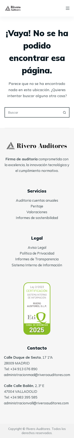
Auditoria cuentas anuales (37, 200)
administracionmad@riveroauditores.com (37, 375)
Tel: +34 (10, 397)
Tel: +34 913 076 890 (20, 369)
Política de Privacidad (37, 253)
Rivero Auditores (38, 429)
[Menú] (67, 8)
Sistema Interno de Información (37, 265)
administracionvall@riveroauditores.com (36, 403)
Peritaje (37, 206)
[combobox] (32, 112)
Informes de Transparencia (37, 259)
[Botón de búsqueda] (64, 112)
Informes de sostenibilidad (37, 217)
